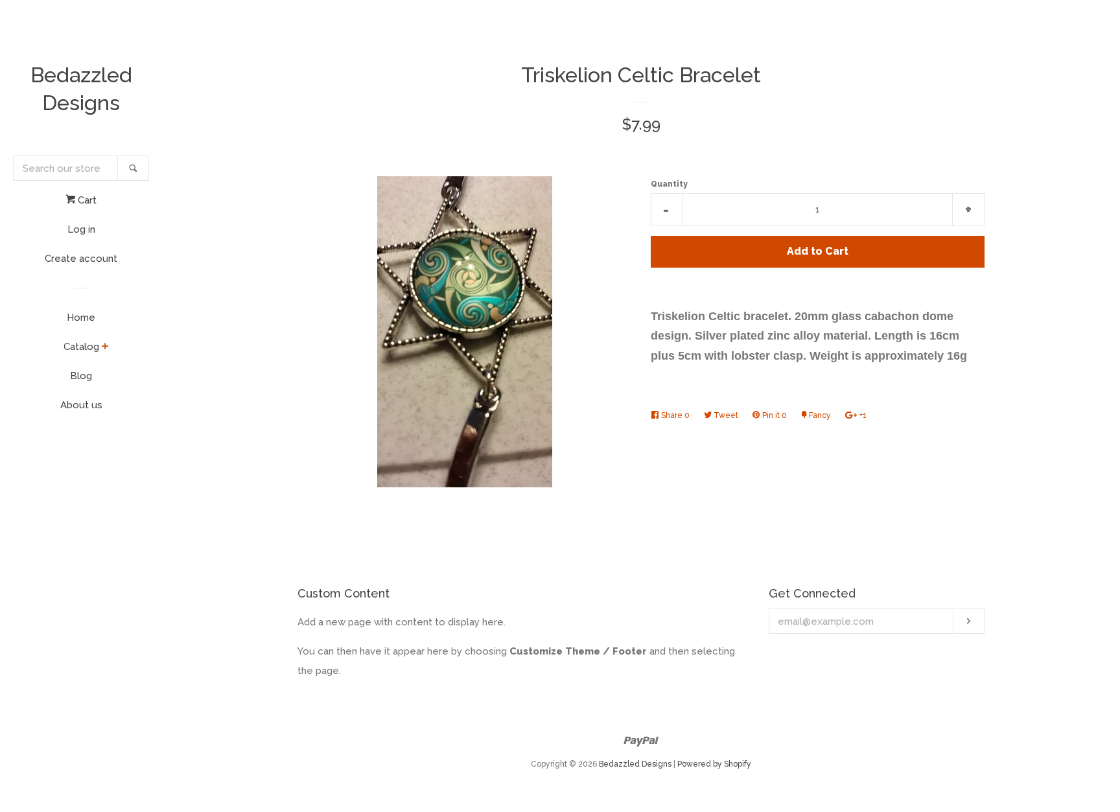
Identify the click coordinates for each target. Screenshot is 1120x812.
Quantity (669, 184)
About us (81, 405)
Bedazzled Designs (81, 89)
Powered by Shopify (714, 764)
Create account (81, 258)
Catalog (81, 347)
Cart (86, 200)
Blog (81, 376)
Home (81, 317)
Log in (81, 229)
